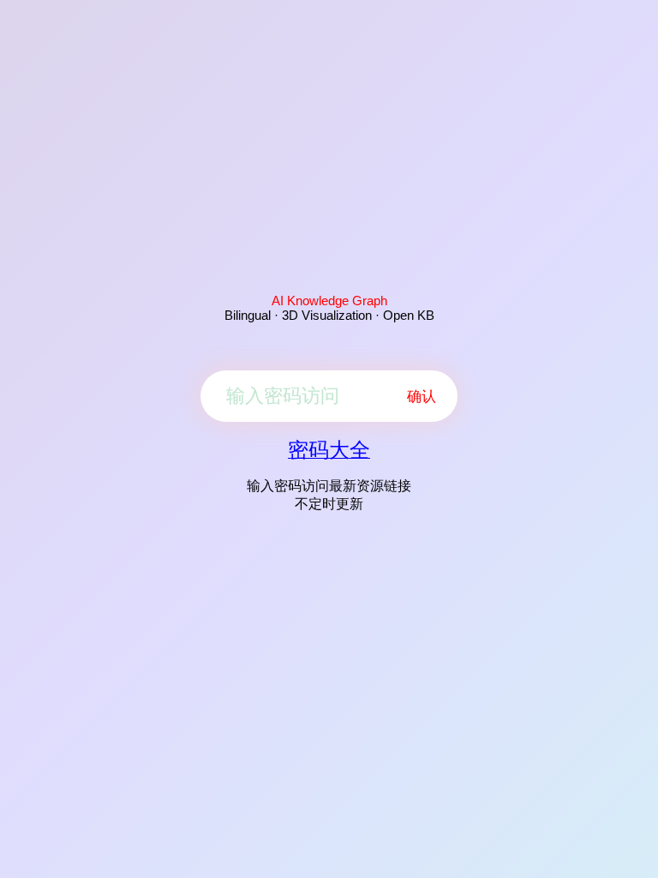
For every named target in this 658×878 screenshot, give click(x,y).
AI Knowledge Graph (329, 300)
